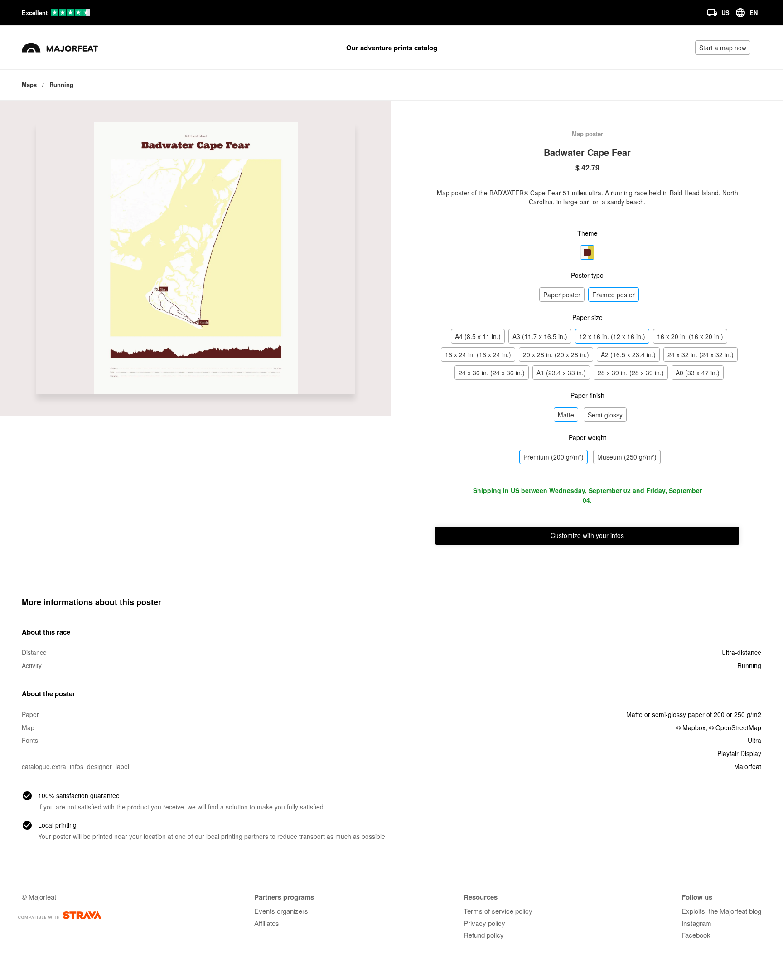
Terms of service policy (498, 911)
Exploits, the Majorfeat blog (721, 911)
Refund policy (484, 935)
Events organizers (281, 911)
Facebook (696, 935)
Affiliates (266, 923)
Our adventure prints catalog (391, 48)
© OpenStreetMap (735, 727)
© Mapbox (691, 727)
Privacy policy (484, 923)
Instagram (696, 923)
